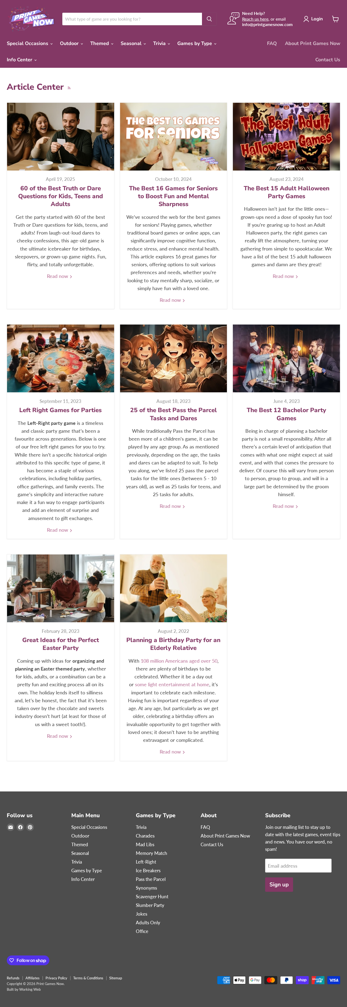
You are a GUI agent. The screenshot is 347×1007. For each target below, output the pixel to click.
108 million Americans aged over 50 (179, 661)
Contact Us (327, 59)
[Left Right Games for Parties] (60, 358)
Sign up (279, 884)
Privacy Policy (56, 978)
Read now (58, 276)
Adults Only (148, 922)
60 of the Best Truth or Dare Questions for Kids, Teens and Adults (60, 196)
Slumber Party (150, 905)
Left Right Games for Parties (60, 410)
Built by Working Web (24, 989)
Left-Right (146, 862)
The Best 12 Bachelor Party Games (286, 414)
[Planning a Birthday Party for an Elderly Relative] (173, 588)
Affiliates (32, 978)
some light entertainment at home (172, 684)
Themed (100, 43)
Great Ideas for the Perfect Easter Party (60, 644)
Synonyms (146, 888)
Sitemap (115, 978)
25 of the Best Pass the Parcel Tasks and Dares (173, 414)
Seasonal (132, 43)
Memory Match (151, 853)
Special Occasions (28, 43)
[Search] (209, 19)
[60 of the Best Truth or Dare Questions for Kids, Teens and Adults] (60, 137)
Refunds (13, 978)
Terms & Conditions (88, 978)
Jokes (141, 914)
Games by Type (195, 43)
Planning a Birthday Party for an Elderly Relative (173, 644)
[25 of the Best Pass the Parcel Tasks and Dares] (173, 358)
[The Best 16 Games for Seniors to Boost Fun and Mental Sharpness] (173, 137)
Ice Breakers (148, 870)
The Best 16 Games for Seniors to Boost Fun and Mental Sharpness (173, 196)
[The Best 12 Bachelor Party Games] (286, 358)
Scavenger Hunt (152, 896)
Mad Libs (145, 844)
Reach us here (255, 18)
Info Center (20, 59)
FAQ (272, 43)
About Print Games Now (312, 43)
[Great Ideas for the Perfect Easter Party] (60, 588)
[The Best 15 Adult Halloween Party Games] (286, 137)
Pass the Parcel (151, 879)
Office (142, 931)
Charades (145, 836)
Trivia (160, 43)
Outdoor (70, 43)
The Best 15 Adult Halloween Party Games (286, 192)
